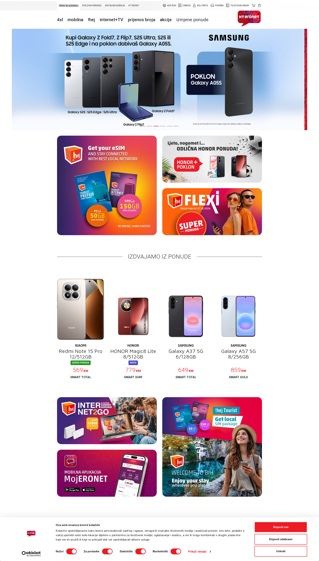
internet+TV (111, 19)
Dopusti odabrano (280, 539)
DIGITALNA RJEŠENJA (115, 5)
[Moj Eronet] (107, 473)
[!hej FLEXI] (212, 211)
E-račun (187, 5)
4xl (60, 19)
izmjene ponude (192, 19)
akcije (166, 19)
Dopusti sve (281, 527)
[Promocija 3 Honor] (212, 159)
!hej (91, 19)
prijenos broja (141, 19)
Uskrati (280, 551)
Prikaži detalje (197, 551)
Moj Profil (202, 5)
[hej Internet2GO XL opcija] (107, 420)
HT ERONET (133, 5)
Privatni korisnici (68, 5)
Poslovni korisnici (91, 5)
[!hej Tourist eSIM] (107, 185)
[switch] (107, 551)
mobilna (75, 19)
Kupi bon (171, 5)
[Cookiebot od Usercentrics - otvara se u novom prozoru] (31, 554)
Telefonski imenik (239, 5)
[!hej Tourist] (212, 447)
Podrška (219, 5)
